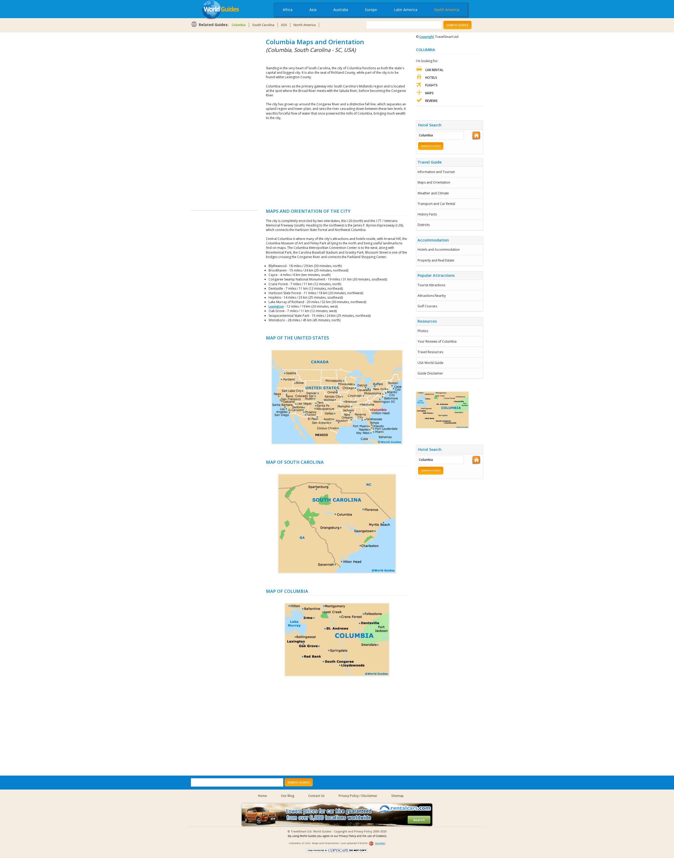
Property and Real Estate (436, 260)
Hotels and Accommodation (439, 249)
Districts (424, 225)
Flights (431, 85)
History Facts (427, 214)
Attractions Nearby (432, 295)
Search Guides (457, 25)
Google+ (380, 843)
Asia (312, 9)
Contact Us (316, 795)
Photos (423, 331)
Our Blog (287, 795)
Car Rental (434, 70)
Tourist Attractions (431, 285)
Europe (371, 9)
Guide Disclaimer (430, 373)
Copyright (426, 36)
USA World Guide (430, 363)
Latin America (405, 9)
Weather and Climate (433, 193)
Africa (288, 9)
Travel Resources (430, 352)
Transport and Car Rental (436, 203)
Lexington (276, 306)
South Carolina (263, 25)
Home (262, 795)
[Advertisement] (212, 116)
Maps (429, 93)
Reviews (431, 100)
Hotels (431, 77)
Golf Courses (427, 306)
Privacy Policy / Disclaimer (358, 795)
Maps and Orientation (434, 182)
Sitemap (397, 795)
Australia (340, 9)
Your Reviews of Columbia (437, 341)
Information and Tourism (436, 172)
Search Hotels (430, 146)
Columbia (239, 25)
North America (446, 9)
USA (284, 25)
